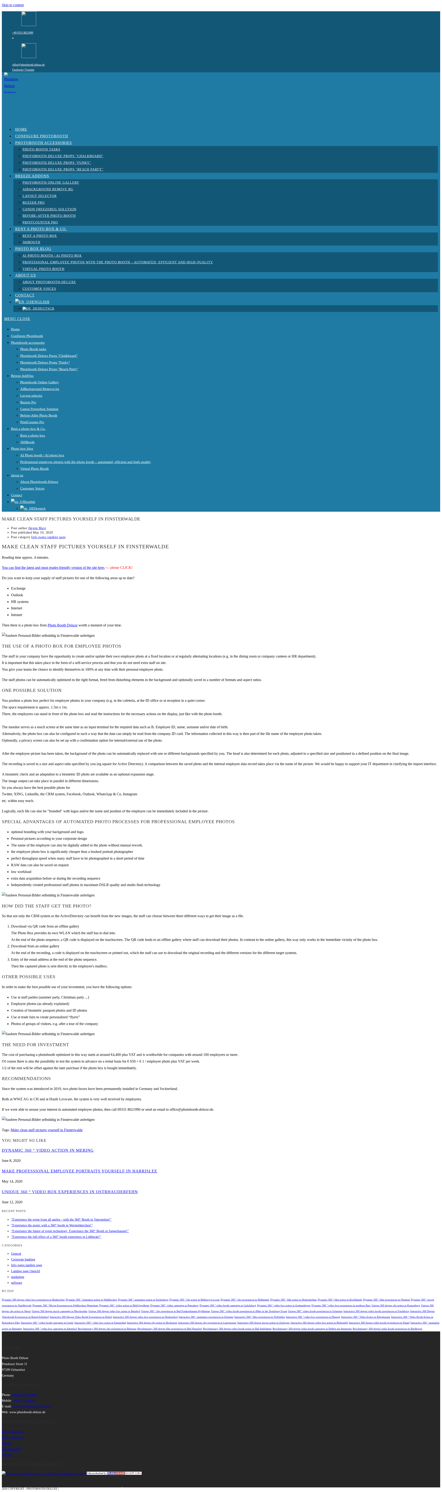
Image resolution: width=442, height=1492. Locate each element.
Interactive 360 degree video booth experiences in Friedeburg (376, 1311)
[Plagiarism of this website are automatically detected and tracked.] (114, 1474)
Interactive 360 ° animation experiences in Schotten (206, 1317)
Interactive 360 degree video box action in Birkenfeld (319, 1323)
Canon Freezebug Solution (39, 409)
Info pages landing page (48, 537)
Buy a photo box (12, 1431)
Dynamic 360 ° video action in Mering (48, 1150)
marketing (17, 1277)
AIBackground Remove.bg (39, 389)
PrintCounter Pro (32, 422)
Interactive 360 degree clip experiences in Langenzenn (207, 1323)
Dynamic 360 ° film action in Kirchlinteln (340, 1299)
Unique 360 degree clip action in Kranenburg (396, 1305)
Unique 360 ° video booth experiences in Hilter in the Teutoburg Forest (249, 1311)
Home (15, 329)
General (16, 1253)
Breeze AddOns (22, 376)
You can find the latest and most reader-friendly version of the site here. (53, 568)
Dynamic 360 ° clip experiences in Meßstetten (245, 1299)
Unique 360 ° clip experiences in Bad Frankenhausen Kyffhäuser (175, 1311)
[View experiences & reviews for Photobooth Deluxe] (44, 1474)
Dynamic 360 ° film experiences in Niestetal (386, 1299)
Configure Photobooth (27, 336)
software (16, 1282)
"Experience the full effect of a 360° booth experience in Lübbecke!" (56, 1237)
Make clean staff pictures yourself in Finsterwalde (47, 1130)
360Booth (27, 442)
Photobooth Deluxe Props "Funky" (45, 362)
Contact (16, 495)
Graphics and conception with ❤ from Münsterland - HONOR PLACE (110, 1488)
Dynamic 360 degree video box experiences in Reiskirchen (33, 1299)
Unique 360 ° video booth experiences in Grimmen (315, 1311)
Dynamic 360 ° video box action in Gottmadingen (284, 1305)
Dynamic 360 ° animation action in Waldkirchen (91, 1299)
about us (17, 475)
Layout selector (31, 395)
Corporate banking (23, 1259)
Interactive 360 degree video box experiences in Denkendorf (145, 1317)
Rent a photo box (32, 435)
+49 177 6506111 (25, 1400)
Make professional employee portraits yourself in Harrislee (79, 1171)
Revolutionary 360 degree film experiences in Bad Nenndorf (169, 1329)
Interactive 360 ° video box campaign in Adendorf (50, 1329)
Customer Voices (32, 488)
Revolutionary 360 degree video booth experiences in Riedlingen (387, 1329)
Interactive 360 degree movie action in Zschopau (263, 1323)
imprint (7, 1455)
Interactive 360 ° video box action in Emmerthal (100, 1323)
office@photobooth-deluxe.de (28, 64)
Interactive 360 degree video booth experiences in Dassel (379, 1323)
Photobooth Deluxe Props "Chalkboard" (49, 356)
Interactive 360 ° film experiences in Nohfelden (259, 1317)
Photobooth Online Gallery (39, 382)
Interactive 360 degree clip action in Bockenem (152, 1323)
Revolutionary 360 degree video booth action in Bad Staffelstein (237, 1329)
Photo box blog (22, 448)
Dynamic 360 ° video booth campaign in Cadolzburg (228, 1305)
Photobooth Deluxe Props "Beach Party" (49, 369)
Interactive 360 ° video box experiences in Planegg (313, 1317)
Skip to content (13, 5)
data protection (11, 1449)
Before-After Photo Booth (38, 415)
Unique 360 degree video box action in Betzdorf (114, 1311)
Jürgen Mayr (37, 528)
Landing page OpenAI (25, 1271)
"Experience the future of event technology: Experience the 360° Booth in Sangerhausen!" (70, 1231)
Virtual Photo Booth (34, 468)
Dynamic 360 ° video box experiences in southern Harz (341, 1305)
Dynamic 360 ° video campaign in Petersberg (174, 1305)
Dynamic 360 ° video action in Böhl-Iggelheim (124, 1305)
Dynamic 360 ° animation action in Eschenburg (143, 1299)
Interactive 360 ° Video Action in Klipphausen (365, 1317)
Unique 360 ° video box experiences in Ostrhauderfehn (70, 1191)
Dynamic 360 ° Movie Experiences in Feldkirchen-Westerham (65, 1305)
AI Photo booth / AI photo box (42, 455)
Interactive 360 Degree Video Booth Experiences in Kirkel (81, 1317)
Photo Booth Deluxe (63, 625)
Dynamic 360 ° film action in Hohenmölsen (293, 1299)
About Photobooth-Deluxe (39, 482)
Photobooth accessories (28, 342)
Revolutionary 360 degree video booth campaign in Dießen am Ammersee (312, 1329)
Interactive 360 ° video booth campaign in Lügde (47, 1323)
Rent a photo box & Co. (28, 429)
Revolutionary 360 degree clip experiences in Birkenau (107, 1329)
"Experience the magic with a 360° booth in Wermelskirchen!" (52, 1225)
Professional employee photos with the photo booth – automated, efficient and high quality (85, 462)
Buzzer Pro (28, 402)
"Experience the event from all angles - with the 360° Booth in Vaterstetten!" (61, 1219)
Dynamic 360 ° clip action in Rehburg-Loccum (194, 1299)
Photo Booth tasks (33, 349)
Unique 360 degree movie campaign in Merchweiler (59, 1311)
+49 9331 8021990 (22, 32)
